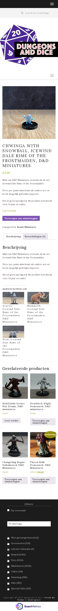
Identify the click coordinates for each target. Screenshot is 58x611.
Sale (16, 582)
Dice (17, 560)
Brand (20, 227)
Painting (19, 577)
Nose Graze (34, 600)
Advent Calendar (22, 549)
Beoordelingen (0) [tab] (35, 236)
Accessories (20, 543)
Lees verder (11, 420)
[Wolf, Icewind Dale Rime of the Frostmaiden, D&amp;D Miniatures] (13, 332)
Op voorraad (18, 510)
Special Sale (21, 588)
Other (17, 571)
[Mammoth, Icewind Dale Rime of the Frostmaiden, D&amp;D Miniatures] (38, 298)
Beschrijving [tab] (13, 236)
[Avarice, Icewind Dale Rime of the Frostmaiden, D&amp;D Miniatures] (13, 298)
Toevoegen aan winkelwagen (21, 218)
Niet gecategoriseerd (25, 537)
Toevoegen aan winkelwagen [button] (41, 421)
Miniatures (30, 227)
